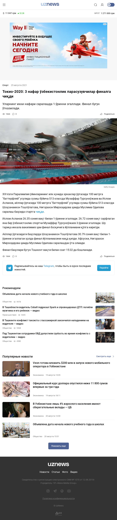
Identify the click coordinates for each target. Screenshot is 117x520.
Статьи (56, 472)
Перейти (104, 268)
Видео (73, 472)
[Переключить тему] (111, 5)
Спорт (5, 85)
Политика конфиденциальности (59, 498)
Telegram (48, 266)
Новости (44, 472)
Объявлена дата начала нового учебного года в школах (68, 424)
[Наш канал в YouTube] (69, 491)
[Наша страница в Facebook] (62, 491)
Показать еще (58, 446)
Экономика (38, 375)
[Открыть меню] (4, 4)
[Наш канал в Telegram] (55, 491)
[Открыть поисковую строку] (95, 5)
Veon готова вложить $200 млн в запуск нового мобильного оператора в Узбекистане (71, 364)
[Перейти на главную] (50, 4)
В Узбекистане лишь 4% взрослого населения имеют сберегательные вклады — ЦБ (67, 405)
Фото (65, 472)
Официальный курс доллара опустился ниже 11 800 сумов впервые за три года (70, 385)
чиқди (40, 211)
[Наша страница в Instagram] (48, 491)
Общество (37, 436)
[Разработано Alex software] (58, 514)
